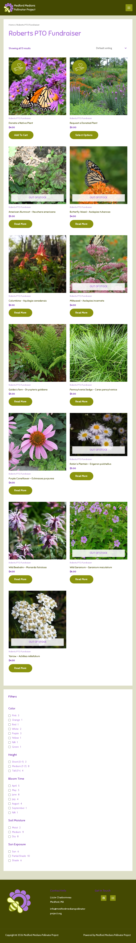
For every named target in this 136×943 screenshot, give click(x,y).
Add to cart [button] (21, 135)
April (14, 785)
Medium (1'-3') (19, 766)
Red (14, 724)
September (18, 808)
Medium (16, 832)
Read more (20, 223)
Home (12, 24)
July (14, 799)
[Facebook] (103, 898)
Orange (16, 719)
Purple (15, 733)
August (15, 803)
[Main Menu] (129, 7)
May (14, 790)
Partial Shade (19, 855)
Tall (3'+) (16, 770)
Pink (14, 715)
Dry (14, 836)
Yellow (15, 737)
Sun (14, 851)
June (14, 794)
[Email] (113, 898)
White (15, 728)
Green (15, 746)
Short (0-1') (18, 761)
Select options (84, 135)
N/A (14, 742)
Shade (15, 860)
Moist (15, 827)
